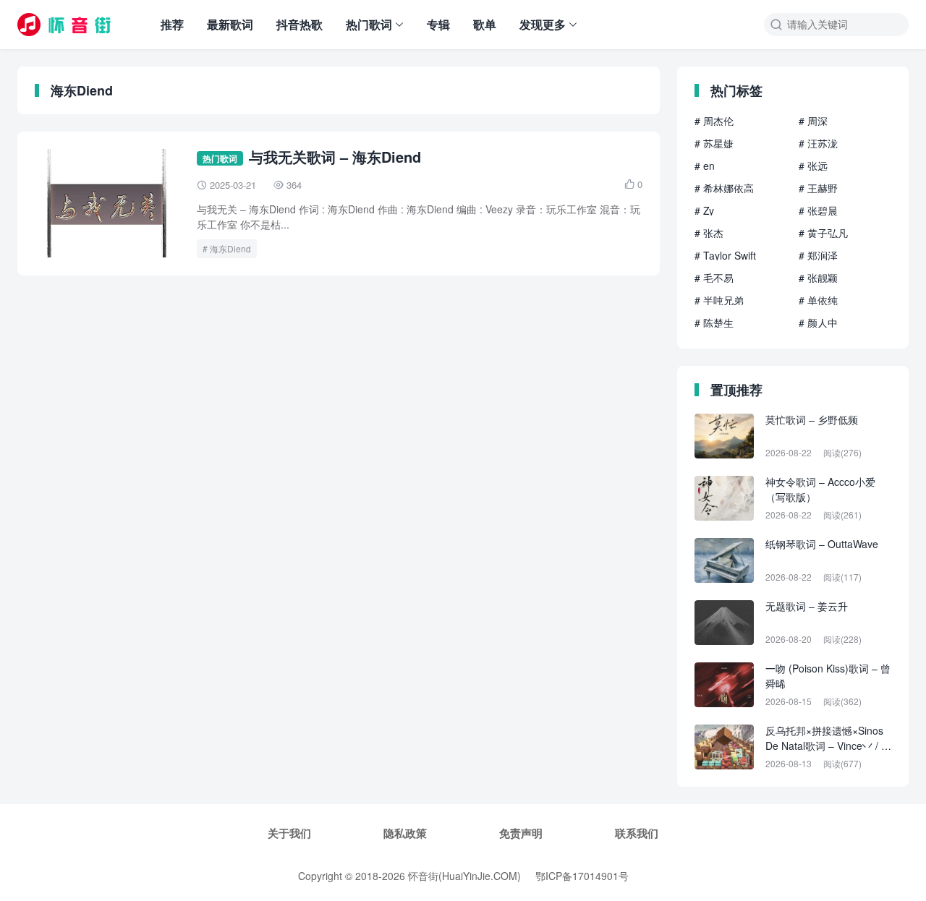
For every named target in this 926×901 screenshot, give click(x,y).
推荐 (172, 24)
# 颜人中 (818, 322)
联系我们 (636, 833)
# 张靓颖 (818, 278)
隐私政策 (405, 833)
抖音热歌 (299, 24)
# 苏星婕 (714, 143)
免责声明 (521, 833)
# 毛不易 (714, 278)
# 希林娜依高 (724, 188)
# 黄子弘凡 (823, 233)
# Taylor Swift (725, 255)
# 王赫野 (818, 188)
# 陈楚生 (714, 322)
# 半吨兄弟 (719, 300)
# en (704, 166)
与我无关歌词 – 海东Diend (335, 156)
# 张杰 (708, 233)
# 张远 (813, 166)
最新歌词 (230, 24)
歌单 (484, 24)
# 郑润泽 (818, 255)
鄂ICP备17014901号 (582, 875)
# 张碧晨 (818, 210)
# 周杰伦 (714, 121)
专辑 (438, 24)
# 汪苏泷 (818, 143)
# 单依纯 (818, 300)
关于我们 (289, 833)
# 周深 (813, 121)
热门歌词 (369, 24)
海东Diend (230, 248)
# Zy (704, 210)
